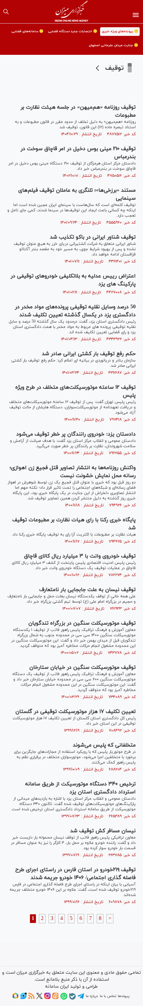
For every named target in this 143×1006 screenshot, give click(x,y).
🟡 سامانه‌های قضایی (27, 31)
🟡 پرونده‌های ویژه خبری (120, 31)
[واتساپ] (64, 998)
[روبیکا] (15, 998)
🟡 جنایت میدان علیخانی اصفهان (113, 45)
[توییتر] (39, 998)
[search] (6, 11)
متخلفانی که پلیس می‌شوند (104, 745)
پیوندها (123, 996)
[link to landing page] (71, 11)
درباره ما (92, 996)
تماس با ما (108, 996)
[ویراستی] (23, 998)
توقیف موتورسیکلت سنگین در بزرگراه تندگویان (82, 623)
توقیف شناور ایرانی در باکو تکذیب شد (93, 237)
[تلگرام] (80, 998)
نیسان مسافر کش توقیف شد (103, 831)
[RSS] (31, 998)
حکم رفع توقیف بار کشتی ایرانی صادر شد (89, 353)
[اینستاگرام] (47, 998)
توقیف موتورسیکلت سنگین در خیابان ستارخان (82, 667)
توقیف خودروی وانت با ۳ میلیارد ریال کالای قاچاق (80, 556)
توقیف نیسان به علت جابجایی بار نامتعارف (87, 589)
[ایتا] (55, 998)
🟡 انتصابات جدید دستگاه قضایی (72, 31)
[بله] (72, 998)
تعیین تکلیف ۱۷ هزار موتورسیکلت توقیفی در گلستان (75, 711)
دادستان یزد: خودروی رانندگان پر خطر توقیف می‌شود (76, 434)
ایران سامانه (57, 986)
